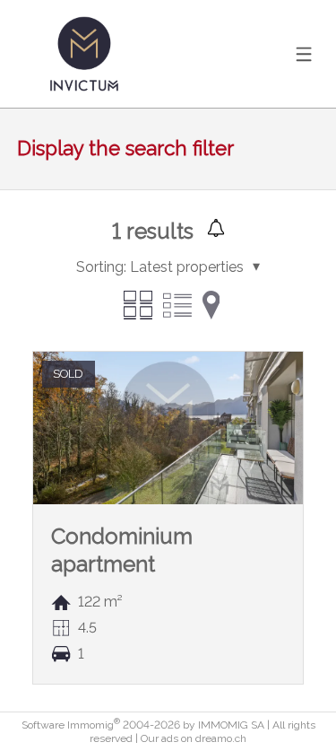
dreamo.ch (220, 738)
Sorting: (101, 266)
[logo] (84, 54)
